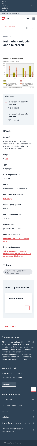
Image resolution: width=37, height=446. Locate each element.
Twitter (19, 373)
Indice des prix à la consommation (16, 423)
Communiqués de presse (12, 405)
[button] (33, 389)
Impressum (19, 443)
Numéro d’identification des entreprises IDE (13, 430)
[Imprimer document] (27, 28)
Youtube (7, 377)
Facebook (8, 373)
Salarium (5, 417)
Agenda (5, 411)
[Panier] (28, 18)
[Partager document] (31, 28)
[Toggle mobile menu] (34, 18)
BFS (7, 19)
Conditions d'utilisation (8, 443)
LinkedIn (19, 377)
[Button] (27, 308)
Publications (7, 399)
